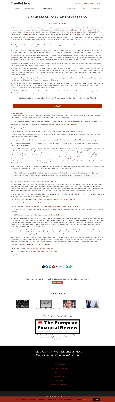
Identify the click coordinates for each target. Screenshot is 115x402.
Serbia (69, 30)
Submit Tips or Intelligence (59, 384)
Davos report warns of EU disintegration (38, 244)
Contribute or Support (59, 376)
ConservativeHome (51, 181)
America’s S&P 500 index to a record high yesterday (60, 124)
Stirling (28, 115)
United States (71, 8)
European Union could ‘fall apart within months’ (43, 251)
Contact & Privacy (59, 372)
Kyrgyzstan (88, 30)
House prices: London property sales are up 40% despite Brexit (43, 215)
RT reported (14, 55)
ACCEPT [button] (96, 399)
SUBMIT (57, 106)
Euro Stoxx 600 (43, 85)
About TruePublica (30, 8)
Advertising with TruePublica (59, 368)
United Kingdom (47, 8)
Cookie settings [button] (87, 399)
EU (59, 8)
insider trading (28, 34)
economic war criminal (78, 32)
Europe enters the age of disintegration (42, 248)
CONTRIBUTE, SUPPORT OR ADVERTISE (88, 4)
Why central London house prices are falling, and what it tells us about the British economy (52, 206)
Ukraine (79, 30)
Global (83, 8)
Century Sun (66, 396)
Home (17, 8)
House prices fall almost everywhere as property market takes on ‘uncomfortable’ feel (50, 199)
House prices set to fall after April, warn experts (37, 203)
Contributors (95, 8)
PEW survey (71, 159)
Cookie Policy (59, 380)
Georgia (74, 30)
